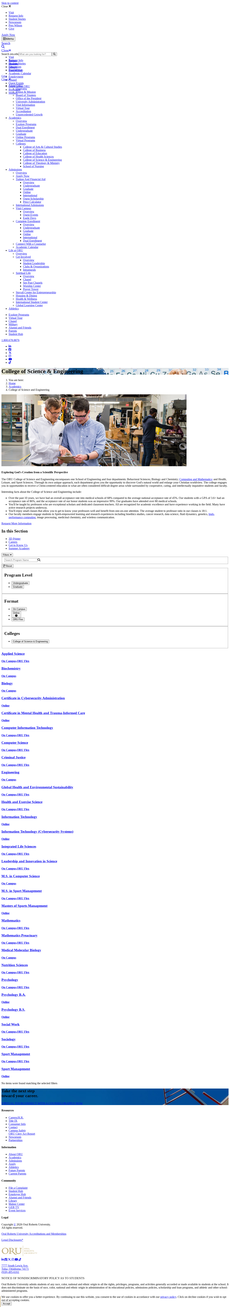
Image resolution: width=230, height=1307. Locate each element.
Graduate (21, 133)
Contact (13, 1127)
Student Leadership (34, 263)
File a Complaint (18, 1187)
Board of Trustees (26, 95)
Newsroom (15, 22)
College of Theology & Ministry (41, 163)
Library (13, 1200)
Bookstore (14, 89)
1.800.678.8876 (10, 340)
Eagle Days (29, 218)
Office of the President (28, 98)
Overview (21, 88)
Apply (12, 1163)
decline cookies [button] (197, 1296)
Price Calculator (32, 201)
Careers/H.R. (16, 1117)
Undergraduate (24, 130)
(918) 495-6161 (10, 1272)
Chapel (13, 79)
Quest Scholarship (33, 198)
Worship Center (32, 285)
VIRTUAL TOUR (12, 1103)
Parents (13, 330)
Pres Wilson (15, 25)
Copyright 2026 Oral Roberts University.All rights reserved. (26, 1226)
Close (5, 6)
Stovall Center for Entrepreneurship (36, 292)
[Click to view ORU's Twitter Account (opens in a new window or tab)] (10, 1259)
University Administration (30, 101)
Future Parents (17, 1170)
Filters (6, 555)
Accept (6, 1303)
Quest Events (16, 83)
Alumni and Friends (20, 327)
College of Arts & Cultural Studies (42, 146)
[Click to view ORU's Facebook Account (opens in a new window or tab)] (6, 1259)
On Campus (19, 609)
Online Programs (25, 137)
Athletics (14, 308)
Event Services (17, 1210)
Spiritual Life (23, 273)
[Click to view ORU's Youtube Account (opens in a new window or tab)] (17, 1259)
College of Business (34, 150)
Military (13, 324)
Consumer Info (17, 1124)
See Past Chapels (32, 282)
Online (27, 192)
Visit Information (25, 104)
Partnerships (15, 1140)
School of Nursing (33, 166)
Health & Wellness (26, 298)
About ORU (16, 85)
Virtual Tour (23, 108)
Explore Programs (26, 124)
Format (11, 601)
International (30, 195)
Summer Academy (19, 548)
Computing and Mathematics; (196, 479)
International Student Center (32, 302)
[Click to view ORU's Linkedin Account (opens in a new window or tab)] (3, 1259)
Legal (4, 1217)
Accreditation (23, 111)
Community (8, 1180)
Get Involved (23, 256)
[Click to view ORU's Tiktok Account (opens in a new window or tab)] (20, 1259)
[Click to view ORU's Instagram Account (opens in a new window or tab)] (13, 1259)
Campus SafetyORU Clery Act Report (22, 1132)
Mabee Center (17, 1203)
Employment (16, 76)
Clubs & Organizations (36, 266)
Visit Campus (23, 208)
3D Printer (14, 538)
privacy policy (168, 1296)
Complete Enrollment (28, 221)
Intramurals (29, 269)
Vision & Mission (26, 91)
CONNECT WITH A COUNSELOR (44, 1103)
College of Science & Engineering (42, 159)
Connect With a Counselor (31, 243)
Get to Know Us (18, 545)
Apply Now (8, 34)
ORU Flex (18, 619)
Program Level (18, 575)
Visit (11, 12)
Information (8, 1147)
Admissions (15, 169)
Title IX (13, 1120)
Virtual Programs (25, 140)
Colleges (21, 143)
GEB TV (14, 1207)
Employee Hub (17, 1194)
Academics (15, 117)
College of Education (35, 153)
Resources (7, 1110)
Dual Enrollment (25, 127)
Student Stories (17, 18)
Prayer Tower (30, 289)
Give (11, 28)
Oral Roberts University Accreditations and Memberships (33, 1233)
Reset (8, 566)
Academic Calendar (20, 73)
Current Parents (17, 1173)
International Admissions (30, 205)
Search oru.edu (10, 54)
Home (12, 383)
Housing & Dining (26, 295)
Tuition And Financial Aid (30, 179)
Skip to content (10, 2)
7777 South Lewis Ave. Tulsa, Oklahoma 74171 (15, 1267)
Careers (13, 541)
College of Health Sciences (38, 156)
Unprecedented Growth (29, 114)
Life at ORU (16, 250)
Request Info (16, 15)
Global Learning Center (29, 305)
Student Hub (16, 334)
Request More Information (16, 523)
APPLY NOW (74, 1103)
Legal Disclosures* (12, 1239)
